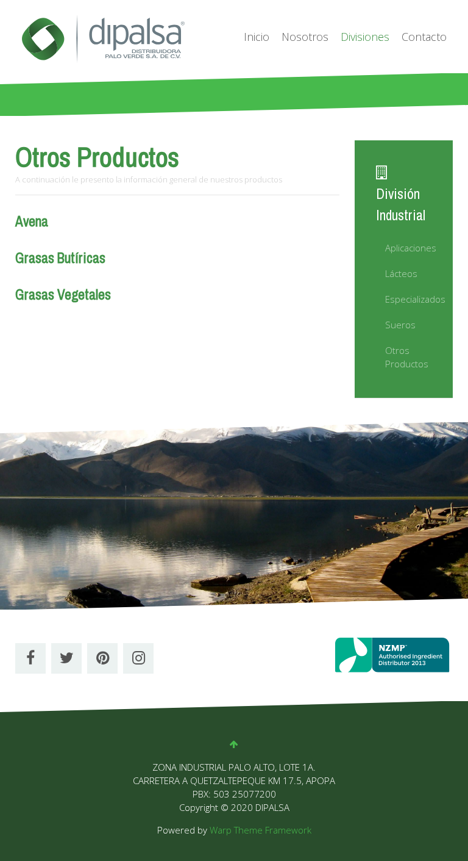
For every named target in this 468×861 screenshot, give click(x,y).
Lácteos (401, 273)
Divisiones (365, 36)
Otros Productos (406, 357)
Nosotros (305, 36)
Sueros (400, 325)
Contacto (424, 36)
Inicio (256, 36)
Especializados (408, 299)
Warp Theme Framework (260, 830)
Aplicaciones (408, 248)
